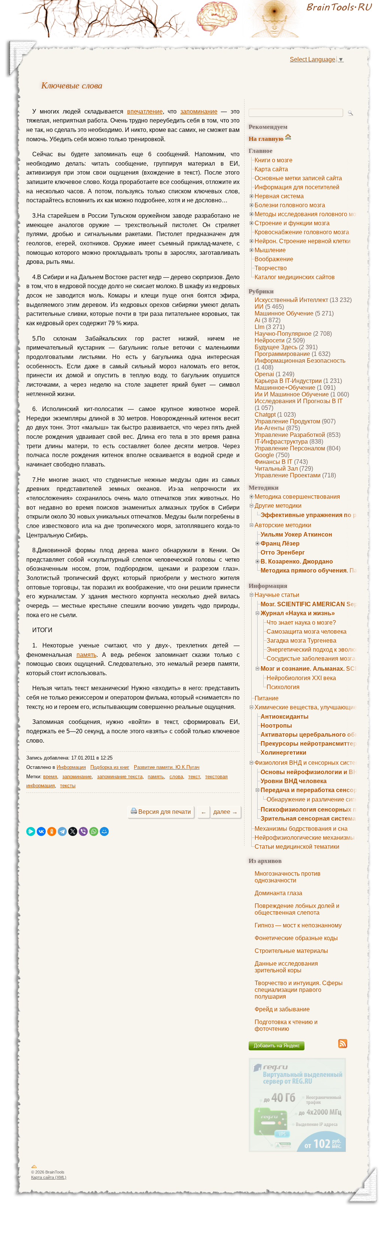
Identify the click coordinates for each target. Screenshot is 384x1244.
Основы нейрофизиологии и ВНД (311, 772)
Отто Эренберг (283, 552)
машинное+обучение (285, 387)
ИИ (259, 307)
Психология (283, 687)
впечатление (145, 111)
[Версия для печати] (134, 812)
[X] (72, 831)
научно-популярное (283, 333)
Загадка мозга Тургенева (301, 640)
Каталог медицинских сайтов (295, 277)
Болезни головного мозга (290, 205)
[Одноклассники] (51, 831)
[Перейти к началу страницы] (34, 1168)
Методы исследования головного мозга (309, 214)
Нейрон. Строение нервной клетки (303, 241)
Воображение (274, 259)
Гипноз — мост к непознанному (298, 925)
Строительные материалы (291, 951)
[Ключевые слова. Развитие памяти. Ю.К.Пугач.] (286, 18)
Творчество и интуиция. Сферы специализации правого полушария (299, 990)
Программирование (282, 354)
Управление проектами (288, 475)
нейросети (270, 340)
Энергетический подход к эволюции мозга (325, 649)
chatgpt (265, 414)
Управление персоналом (290, 448)
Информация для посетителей (297, 187)
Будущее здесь (276, 347)
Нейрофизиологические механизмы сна (310, 837)
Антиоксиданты (285, 716)
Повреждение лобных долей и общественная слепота (297, 909)
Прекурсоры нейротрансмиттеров (312, 743)
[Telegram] (62, 831)
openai (264, 374)
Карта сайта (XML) (48, 1177)
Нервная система (279, 196)
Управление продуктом (287, 421)
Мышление (270, 250)
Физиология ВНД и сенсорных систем (307, 763)
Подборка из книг (109, 767)
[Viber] (83, 831)
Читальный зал (276, 468)
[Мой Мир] (104, 831)
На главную (266, 138)
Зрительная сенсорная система (308, 818)
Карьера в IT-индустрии (288, 381)
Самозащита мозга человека (306, 631)
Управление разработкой (290, 435)
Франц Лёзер (280, 543)
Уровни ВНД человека (294, 781)
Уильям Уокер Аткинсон (296, 534)
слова (176, 776)
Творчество (271, 268)
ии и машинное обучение (292, 394)
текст (194, 776)
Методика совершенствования (297, 496)
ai (257, 320)
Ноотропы (276, 725)
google (264, 455)
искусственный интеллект (291, 300)
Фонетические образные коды (296, 938)
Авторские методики (283, 525)
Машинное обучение (284, 313)
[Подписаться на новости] (343, 1047)
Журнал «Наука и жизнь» (298, 613)
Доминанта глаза (278, 893)
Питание (267, 698)
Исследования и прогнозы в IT (299, 401)
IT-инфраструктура (281, 441)
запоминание (199, 111)
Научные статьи (277, 595)
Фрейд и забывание (282, 1009)
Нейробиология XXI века (301, 678)
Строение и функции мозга (292, 223)
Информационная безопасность (300, 360)
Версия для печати (164, 812)
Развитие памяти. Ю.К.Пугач (167, 767)
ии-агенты (270, 428)
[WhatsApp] (93, 831)
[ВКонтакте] (41, 831)
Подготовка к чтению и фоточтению (286, 1025)
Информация (71, 767)
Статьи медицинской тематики (297, 846)
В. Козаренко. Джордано (297, 561)
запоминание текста (119, 776)
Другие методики (278, 505)
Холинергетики (283, 752)
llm (259, 327)
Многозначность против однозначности (288, 877)
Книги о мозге (273, 160)
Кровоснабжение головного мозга (302, 232)
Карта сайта (271, 169)
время (50, 776)
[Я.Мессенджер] (30, 831)
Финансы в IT (273, 462)
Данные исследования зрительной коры (286, 966)
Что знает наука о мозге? (301, 622)
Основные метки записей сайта (298, 178)
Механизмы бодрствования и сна (301, 828)
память (86, 655)
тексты (67, 785)
